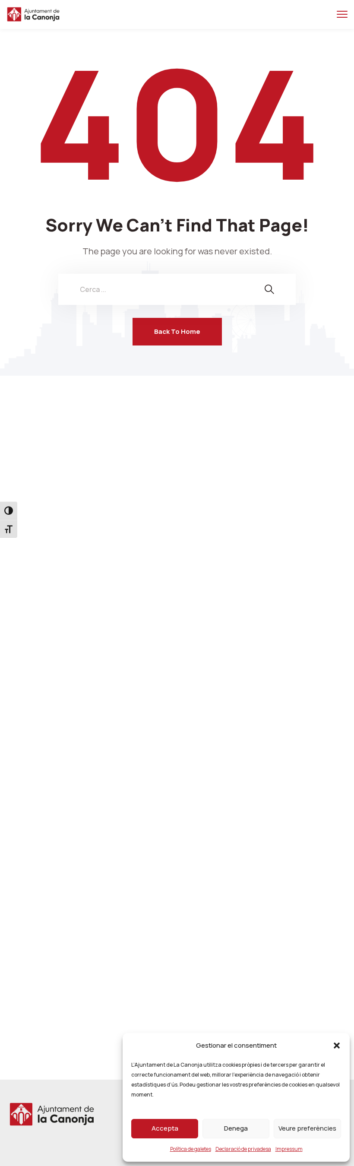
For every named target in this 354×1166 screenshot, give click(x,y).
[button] (336, 1045)
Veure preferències (307, 1128)
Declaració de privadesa (243, 1149)
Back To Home (177, 331)
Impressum (289, 1149)
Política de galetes (190, 1149)
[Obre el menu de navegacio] (342, 14)
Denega (236, 1128)
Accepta (165, 1128)
